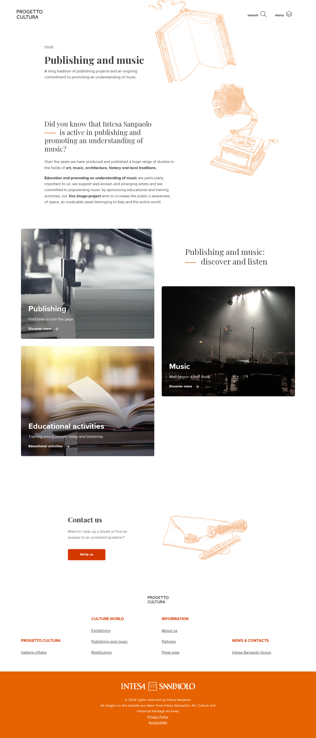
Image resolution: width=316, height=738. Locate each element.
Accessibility (158, 722)
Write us (86, 554)
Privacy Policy (158, 717)
